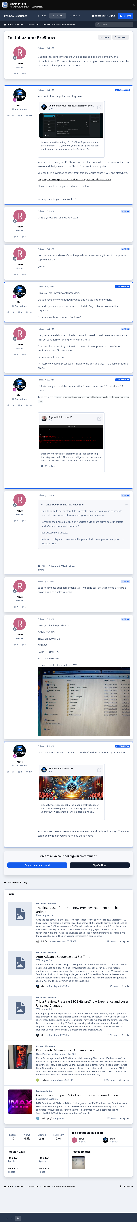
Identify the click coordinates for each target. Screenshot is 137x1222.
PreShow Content (44, 1091)
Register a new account (37, 865)
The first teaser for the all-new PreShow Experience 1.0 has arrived (78, 910)
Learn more (6, 5)
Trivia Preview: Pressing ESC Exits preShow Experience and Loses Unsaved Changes (82, 1003)
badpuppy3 (42, 1098)
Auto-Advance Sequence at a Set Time (63, 957)
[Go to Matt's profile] (19, 94)
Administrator (20, 109)
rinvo (20, 63)
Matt (20, 105)
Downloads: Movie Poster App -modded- (65, 1050)
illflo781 (45, 941)
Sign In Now (99, 865)
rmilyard (45, 1080)
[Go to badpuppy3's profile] (37, 1118)
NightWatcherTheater (47, 1053)
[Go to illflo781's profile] (37, 941)
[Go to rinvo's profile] (19, 52)
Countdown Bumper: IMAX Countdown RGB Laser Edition (77, 1095)
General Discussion (45, 1046)
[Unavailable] (84, 669)
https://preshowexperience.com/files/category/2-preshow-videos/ (74, 179)
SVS (38, 960)
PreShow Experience (46, 903)
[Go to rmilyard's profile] (37, 1080)
